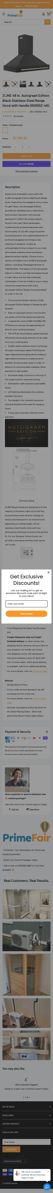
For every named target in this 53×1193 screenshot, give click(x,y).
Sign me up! (26, 613)
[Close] (49, 572)
